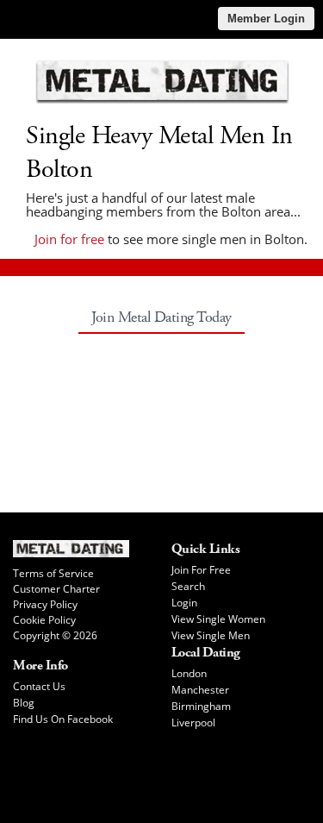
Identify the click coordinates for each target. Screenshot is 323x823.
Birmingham (201, 706)
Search (188, 586)
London (189, 673)
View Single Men (210, 635)
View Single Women (218, 619)
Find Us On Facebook (63, 719)
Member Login (266, 18)
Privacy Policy (45, 604)
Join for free (69, 239)
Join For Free (201, 569)
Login (184, 602)
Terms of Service (53, 573)
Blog (23, 702)
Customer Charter (56, 588)
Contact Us (39, 686)
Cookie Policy (44, 620)
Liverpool (193, 722)
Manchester (200, 689)
